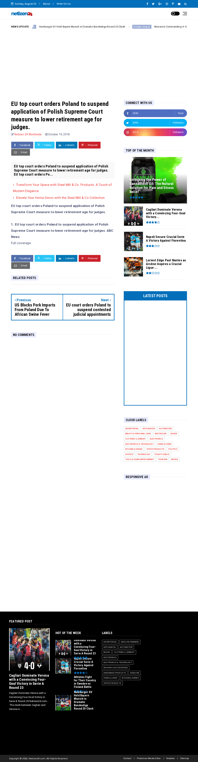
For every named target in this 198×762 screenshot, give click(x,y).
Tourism (162, 459)
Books (174, 433)
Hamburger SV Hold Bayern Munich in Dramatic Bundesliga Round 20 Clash (67, 26)
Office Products (155, 449)
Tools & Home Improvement (139, 459)
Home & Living (165, 444)
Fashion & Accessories (115, 668)
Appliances (149, 428)
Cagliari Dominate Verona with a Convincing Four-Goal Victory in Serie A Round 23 (29, 681)
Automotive (165, 428)
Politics (173, 449)
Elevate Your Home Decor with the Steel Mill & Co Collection (60, 198)
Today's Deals (161, 454)
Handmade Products (114, 673)
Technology (143, 454)
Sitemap (184, 758)
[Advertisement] (99, 61)
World (174, 459)
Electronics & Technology (139, 444)
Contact (127, 758)
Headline (134, 673)
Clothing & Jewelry (135, 439)
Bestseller (160, 433)
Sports (129, 454)
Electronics (156, 439)
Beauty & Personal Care (138, 433)
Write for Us (63, 3)
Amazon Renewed (130, 642)
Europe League (126, 26)
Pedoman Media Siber (149, 758)
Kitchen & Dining (134, 449)
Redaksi (170, 758)
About (46, 3)
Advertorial (132, 428)
